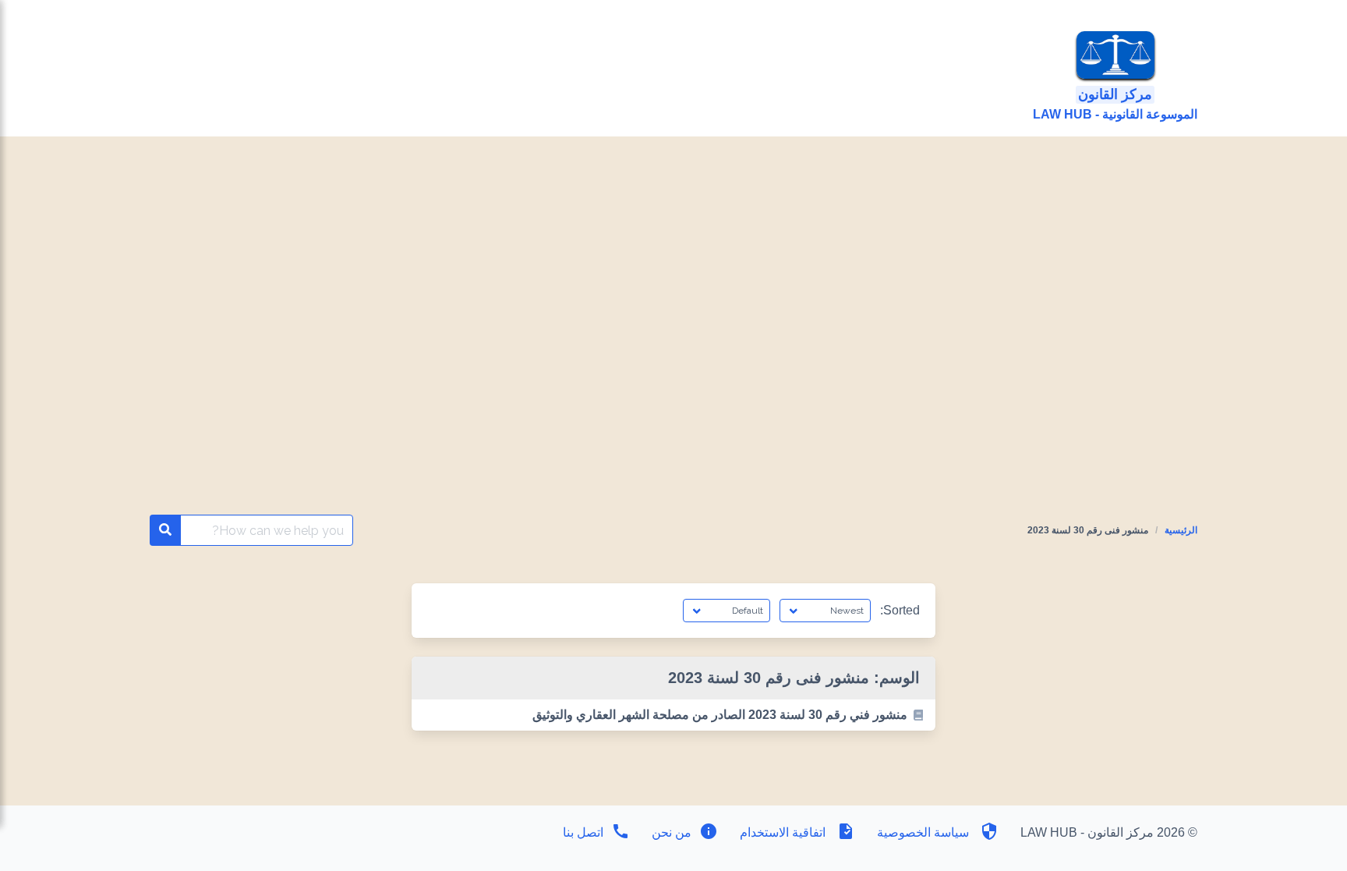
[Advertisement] (673, 253)
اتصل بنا (583, 832)
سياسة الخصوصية (923, 832)
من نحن (670, 832)
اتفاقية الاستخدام (783, 832)
